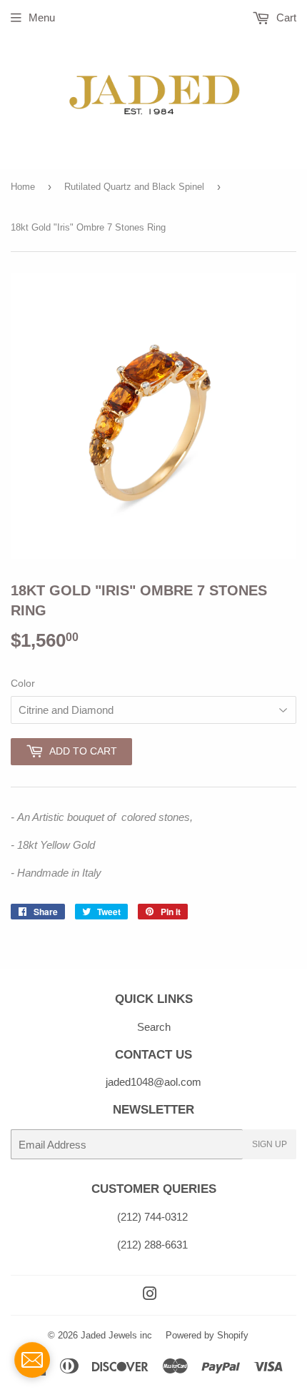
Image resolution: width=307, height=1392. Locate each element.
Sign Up (269, 1144)
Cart (284, 17)
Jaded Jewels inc (116, 1335)
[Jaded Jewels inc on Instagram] (150, 1295)
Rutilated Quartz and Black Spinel (134, 186)
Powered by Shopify (207, 1335)
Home (23, 186)
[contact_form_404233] (32, 1360)
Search (154, 1027)
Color (23, 683)
